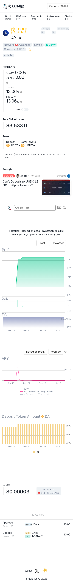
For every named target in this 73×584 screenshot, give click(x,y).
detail (7, 157)
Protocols (36, 17)
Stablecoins (53, 17)
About (28, 570)
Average (56, 351)
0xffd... (7, 526)
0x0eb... (7, 536)
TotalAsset (57, 242)
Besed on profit (35, 351)
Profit (42, 242)
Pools (8, 17)
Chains (68, 17)
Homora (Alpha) (18, 30)
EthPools (21, 17)
